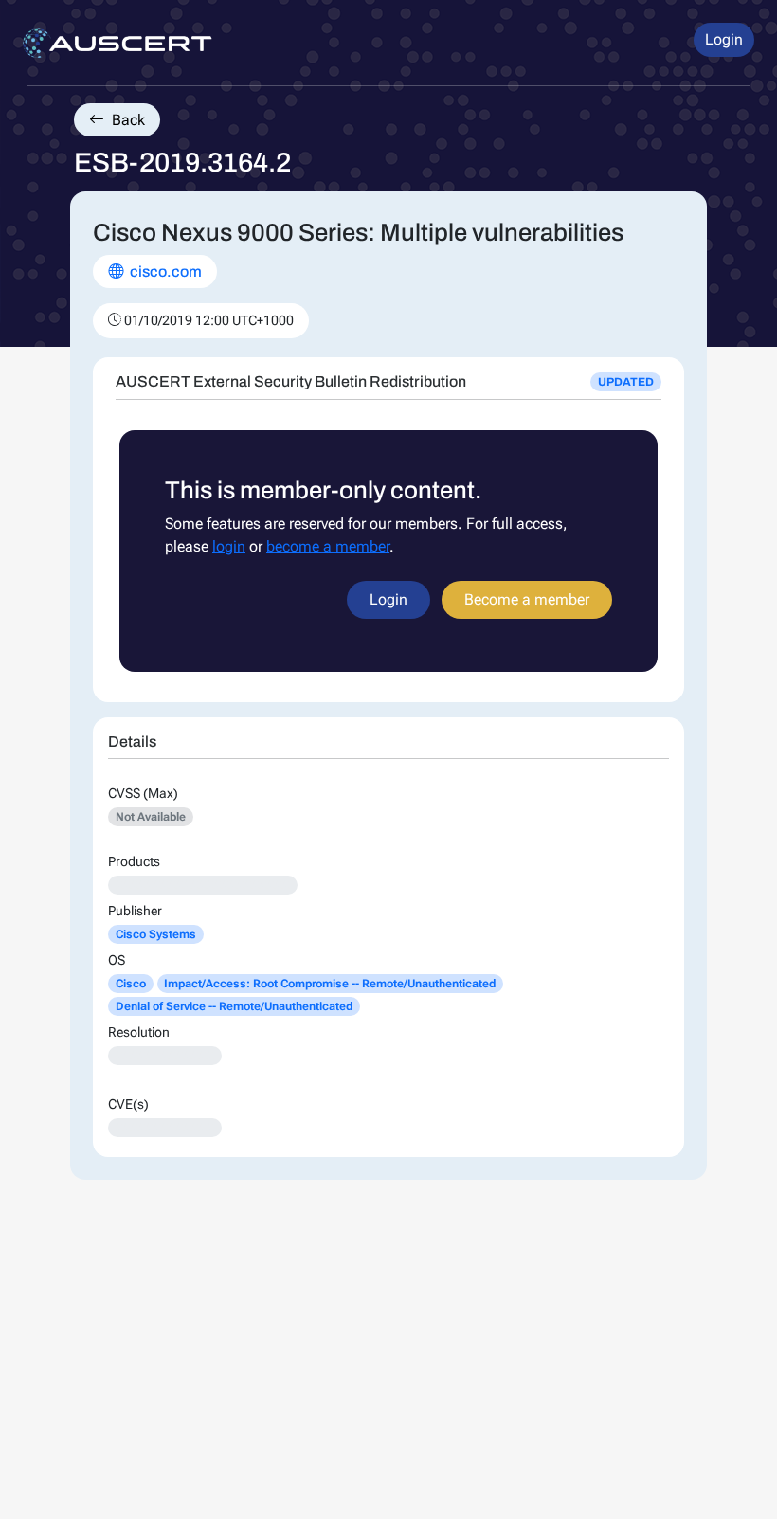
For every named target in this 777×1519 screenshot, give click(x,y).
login (228, 546)
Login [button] (724, 39)
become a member (327, 546)
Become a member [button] (526, 599)
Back (126, 120)
